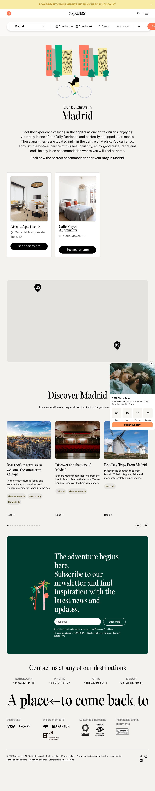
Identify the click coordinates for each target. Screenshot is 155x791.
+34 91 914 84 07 (59, 682)
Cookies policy (52, 756)
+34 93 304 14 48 (24, 682)
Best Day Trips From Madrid (125, 465)
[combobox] (29, 26)
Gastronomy (35, 496)
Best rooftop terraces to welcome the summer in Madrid (24, 470)
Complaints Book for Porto (61, 759)
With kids (110, 486)
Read (10, 514)
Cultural (61, 491)
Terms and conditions (17, 759)
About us (77, 37)
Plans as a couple (16, 496)
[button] (117, 345)
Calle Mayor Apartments (68, 229)
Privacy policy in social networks (92, 756)
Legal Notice (115, 756)
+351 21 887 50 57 (131, 682)
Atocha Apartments (25, 227)
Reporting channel (38, 759)
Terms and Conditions (104, 629)
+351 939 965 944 (95, 682)
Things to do (14, 502)
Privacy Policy (103, 633)
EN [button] (138, 13)
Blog (77, 44)
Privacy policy (68, 756)
